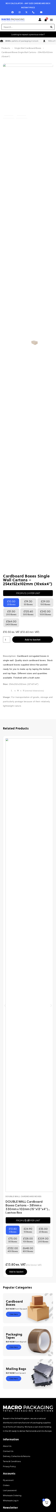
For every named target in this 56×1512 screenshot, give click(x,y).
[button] (5, 1005)
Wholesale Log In (11, 1500)
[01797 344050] (34, 12)
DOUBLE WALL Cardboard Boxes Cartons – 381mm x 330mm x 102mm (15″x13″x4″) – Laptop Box (28, 1207)
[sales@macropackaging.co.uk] (42, 12)
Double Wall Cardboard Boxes (24, 1196)
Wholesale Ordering (12, 1495)
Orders (6, 1485)
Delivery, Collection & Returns (16, 1456)
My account (8, 1480)
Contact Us (8, 1451)
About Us (7, 1446)
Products (5, 48)
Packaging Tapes (14, 1336)
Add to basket (33, 639)
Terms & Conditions (12, 1461)
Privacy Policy (9, 1466)
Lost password (10, 1490)
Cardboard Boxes (14, 1303)
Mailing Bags (16, 1368)
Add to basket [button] (16, 1271)
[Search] (51, 27)
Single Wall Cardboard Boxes (27, 48)
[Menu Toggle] (51, 19)
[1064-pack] (28, 89)
